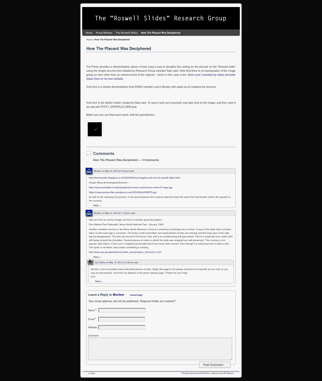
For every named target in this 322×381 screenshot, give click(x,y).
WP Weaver (228, 373)
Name (92, 310)
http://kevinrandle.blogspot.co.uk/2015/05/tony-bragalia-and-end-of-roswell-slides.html (134, 177)
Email (92, 319)
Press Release (104, 32)
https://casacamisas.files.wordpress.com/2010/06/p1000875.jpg (122, 192)
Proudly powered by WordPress (195, 373)
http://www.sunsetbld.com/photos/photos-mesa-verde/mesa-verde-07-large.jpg (130, 187)
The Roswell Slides (127, 32)
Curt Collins (99, 262)
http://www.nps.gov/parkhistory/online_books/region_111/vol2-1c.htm (125, 252)
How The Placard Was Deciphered (160, 32)
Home (89, 32)
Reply (97, 205)
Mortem (118, 294)
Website (92, 327)
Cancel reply (136, 294)
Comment (93, 335)
